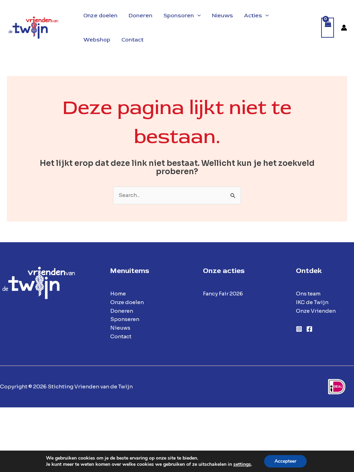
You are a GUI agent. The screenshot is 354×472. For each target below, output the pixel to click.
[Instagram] (299, 329)
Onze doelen (127, 302)
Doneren (121, 311)
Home (118, 293)
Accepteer (285, 461)
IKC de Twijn (312, 302)
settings (242, 464)
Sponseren (124, 319)
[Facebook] (309, 329)
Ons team (308, 293)
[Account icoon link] (344, 28)
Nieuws (120, 327)
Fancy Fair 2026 (223, 293)
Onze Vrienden (316, 311)
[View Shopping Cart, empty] (327, 28)
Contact (120, 336)
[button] (197, 15)
